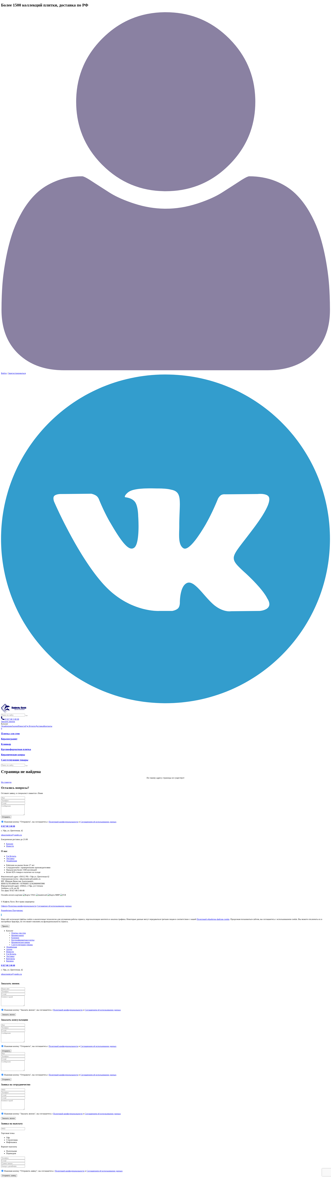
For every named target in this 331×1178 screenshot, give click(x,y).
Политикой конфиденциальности (63, 822)
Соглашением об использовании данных (98, 822)
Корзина (10, 961)
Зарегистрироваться (17, 373)
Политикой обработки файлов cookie (213, 919)
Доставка (10, 858)
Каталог (9, 844)
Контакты (10, 959)
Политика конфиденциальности (22, 906)
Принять (5, 926)
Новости (10, 846)
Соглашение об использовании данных (54, 906)
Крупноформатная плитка (16, 749)
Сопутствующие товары (14, 760)
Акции (9, 949)
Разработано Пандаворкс (12, 910)
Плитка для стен (10, 733)
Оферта (4, 906)
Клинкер (6, 744)
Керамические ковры (13, 754)
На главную (6, 782)
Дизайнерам (11, 861)
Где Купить (11, 856)
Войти (4, 373)
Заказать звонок (8, 721)
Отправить (6, 817)
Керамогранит (9, 738)
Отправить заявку (9, 1176)
